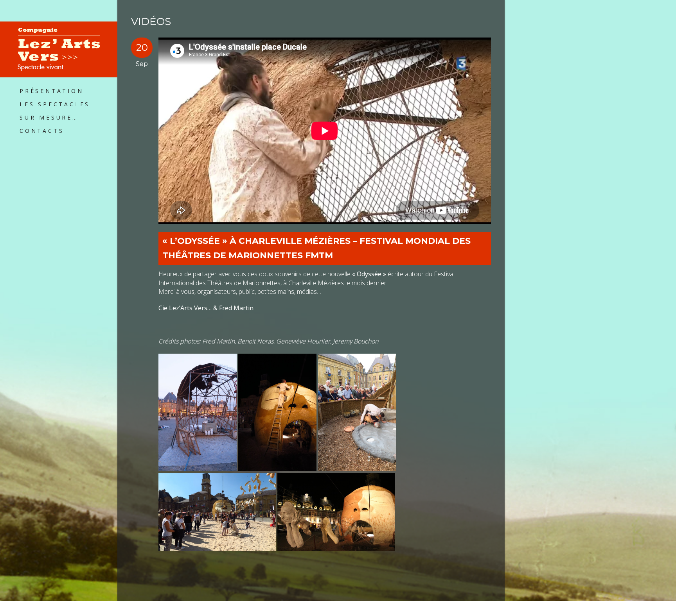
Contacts (42, 130)
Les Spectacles (55, 104)
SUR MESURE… (49, 117)
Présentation (52, 91)
